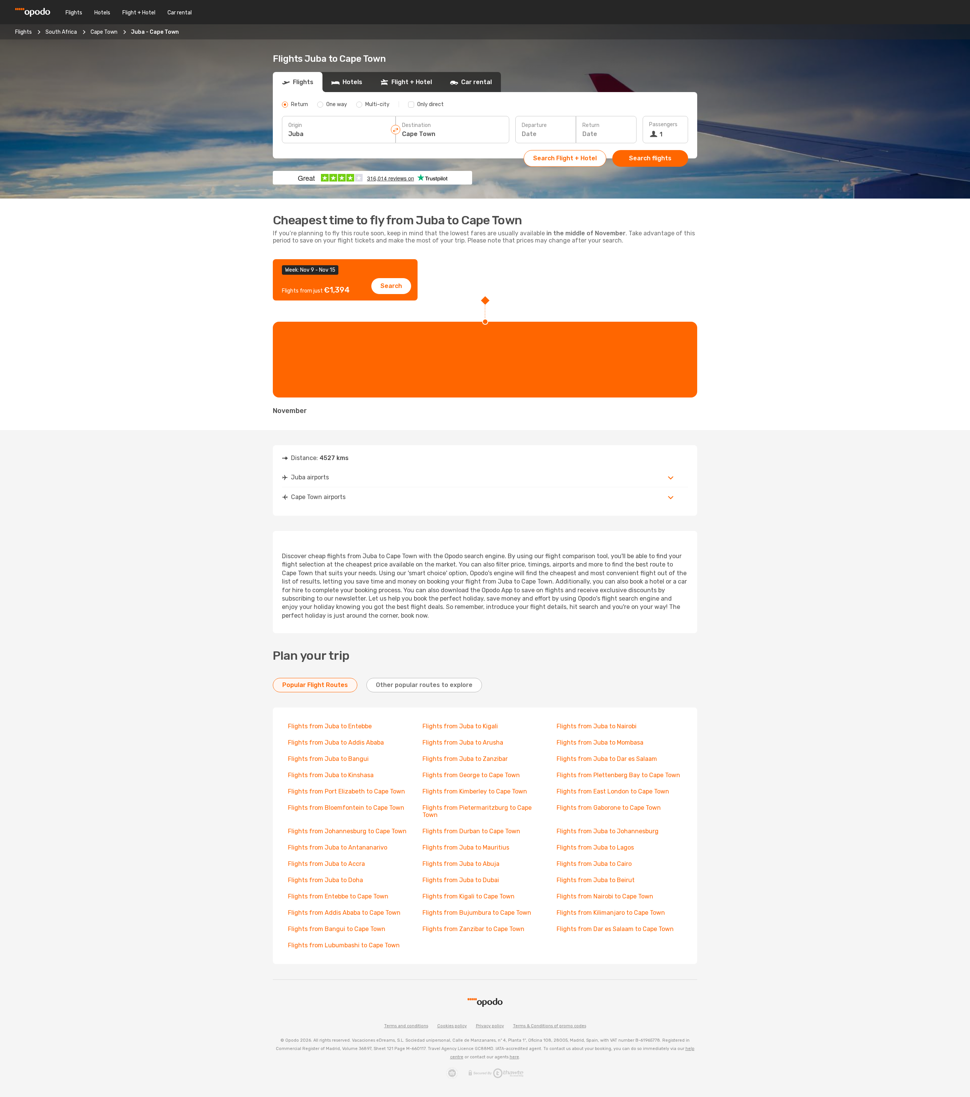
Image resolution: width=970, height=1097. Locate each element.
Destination (416, 125)
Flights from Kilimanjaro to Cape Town (611, 912)
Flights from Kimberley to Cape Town (474, 791)
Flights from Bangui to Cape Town (336, 929)
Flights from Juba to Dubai (460, 880)
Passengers (663, 124)
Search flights (650, 158)
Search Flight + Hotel (565, 158)
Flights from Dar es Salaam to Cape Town (615, 929)
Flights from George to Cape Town (471, 775)
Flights (74, 12)
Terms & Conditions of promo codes (549, 1025)
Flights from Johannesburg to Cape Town (347, 831)
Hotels (102, 12)
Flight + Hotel (138, 12)
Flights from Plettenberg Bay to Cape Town (618, 775)
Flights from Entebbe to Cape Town (338, 896)
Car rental (179, 12)
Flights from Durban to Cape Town (471, 831)
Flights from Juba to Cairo (594, 863)
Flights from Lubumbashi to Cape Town (344, 945)
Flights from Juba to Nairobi (597, 726)
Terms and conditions (406, 1025)
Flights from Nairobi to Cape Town (605, 896)
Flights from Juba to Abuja (460, 863)
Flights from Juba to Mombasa (600, 742)
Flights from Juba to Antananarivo (337, 847)
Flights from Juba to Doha (325, 880)
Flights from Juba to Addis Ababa (336, 742)
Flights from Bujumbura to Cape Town (476, 912)
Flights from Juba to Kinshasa (331, 775)
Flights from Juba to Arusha (462, 742)
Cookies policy (452, 1025)
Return (590, 125)
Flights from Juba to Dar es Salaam (607, 758)
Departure (534, 125)
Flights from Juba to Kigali (460, 726)
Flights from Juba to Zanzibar (465, 758)
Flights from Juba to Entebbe (330, 726)
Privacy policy (490, 1025)
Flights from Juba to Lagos (595, 847)
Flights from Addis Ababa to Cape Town (344, 912)
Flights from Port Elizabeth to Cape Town (346, 791)
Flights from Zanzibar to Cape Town (473, 929)
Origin (295, 125)
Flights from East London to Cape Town (613, 791)
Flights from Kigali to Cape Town (468, 896)
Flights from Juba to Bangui (328, 758)
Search (391, 286)
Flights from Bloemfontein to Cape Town (346, 807)
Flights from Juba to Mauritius (465, 847)
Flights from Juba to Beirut (596, 880)
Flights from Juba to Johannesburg (608, 831)
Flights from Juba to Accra (326, 863)
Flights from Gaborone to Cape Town (609, 807)
